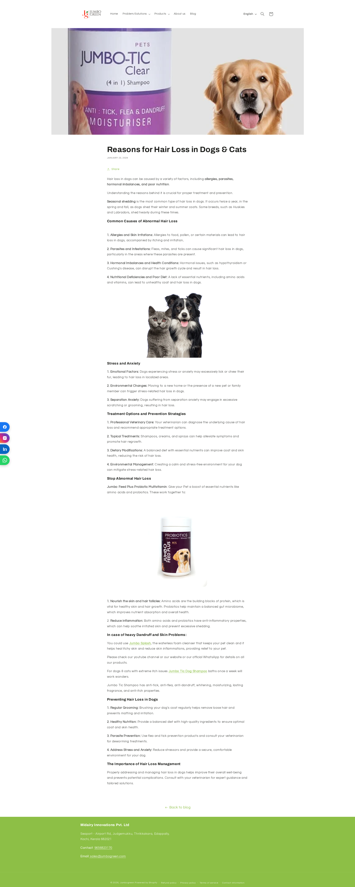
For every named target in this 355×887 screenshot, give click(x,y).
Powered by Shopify (146, 883)
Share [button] (115, 169)
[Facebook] (5, 427)
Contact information (233, 883)
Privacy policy (188, 883)
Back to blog (180, 807)
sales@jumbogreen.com (107, 856)
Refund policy (169, 883)
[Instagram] (5, 438)
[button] (136, 14)
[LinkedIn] (5, 449)
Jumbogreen (127, 883)
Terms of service (209, 883)
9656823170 (103, 847)
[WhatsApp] (5, 460)
